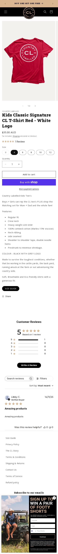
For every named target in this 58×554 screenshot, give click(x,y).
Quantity (6, 158)
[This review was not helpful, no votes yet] (50, 427)
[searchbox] (16, 378)
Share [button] (8, 296)
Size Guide (11, 438)
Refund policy (12, 482)
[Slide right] (35, 106)
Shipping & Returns (15, 463)
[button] (6, 12)
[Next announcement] (53, 4)
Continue (43, 537)
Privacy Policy (12, 444)
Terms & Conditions (15, 457)
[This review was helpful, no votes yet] (45, 427)
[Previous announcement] (5, 4)
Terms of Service (14, 476)
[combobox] (41, 385)
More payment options (29, 189)
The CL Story (12, 450)
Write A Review (29, 365)
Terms (32, 546)
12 (50, 152)
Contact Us (11, 469)
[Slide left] (23, 106)
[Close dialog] (54, 498)
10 (40, 152)
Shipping (16, 136)
